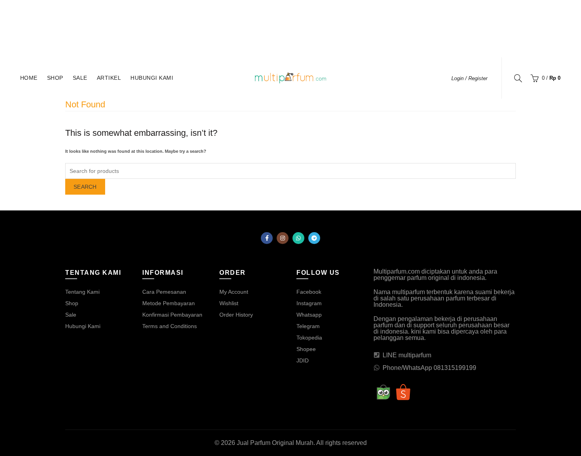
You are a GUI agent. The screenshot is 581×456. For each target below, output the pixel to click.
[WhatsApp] (298, 238)
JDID (302, 360)
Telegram (308, 326)
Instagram (309, 303)
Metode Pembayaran (168, 303)
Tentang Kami (82, 292)
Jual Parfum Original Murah (275, 442)
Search (85, 187)
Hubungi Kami (151, 78)
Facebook (308, 292)
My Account (233, 292)
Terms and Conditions (169, 326)
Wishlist (228, 303)
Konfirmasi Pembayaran (172, 315)
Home (29, 78)
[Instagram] (283, 238)
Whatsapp (309, 315)
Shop (55, 78)
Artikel (109, 78)
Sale (80, 78)
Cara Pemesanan (164, 292)
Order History (236, 315)
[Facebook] (267, 238)
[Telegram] (314, 238)
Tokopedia (309, 337)
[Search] (518, 78)
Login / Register (469, 78)
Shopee (306, 349)
